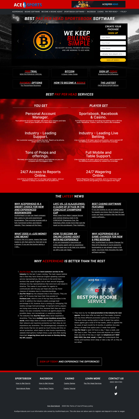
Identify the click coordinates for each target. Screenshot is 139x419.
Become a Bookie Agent (52, 12)
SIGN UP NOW (112, 60)
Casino (100, 12)
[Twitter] (116, 394)
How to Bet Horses (46, 383)
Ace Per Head (25, 272)
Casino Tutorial (69, 388)
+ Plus (123, 12)
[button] (18, 41)
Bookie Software (32, 12)
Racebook (91, 12)
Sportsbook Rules (23, 388)
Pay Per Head (111, 12)
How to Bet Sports (23, 383)
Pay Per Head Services (92, 383)
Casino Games (69, 383)
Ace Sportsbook (53, 406)
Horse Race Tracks (46, 388)
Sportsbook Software (74, 12)
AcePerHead (17, 12)
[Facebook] (116, 388)
